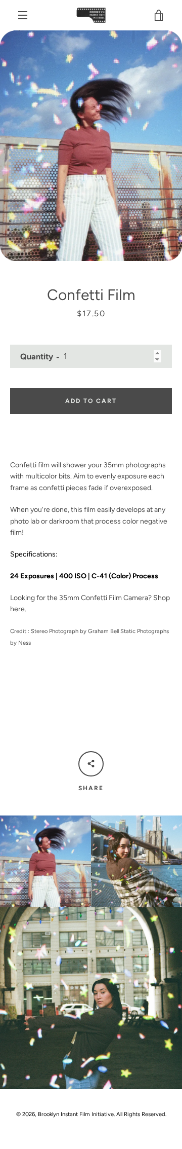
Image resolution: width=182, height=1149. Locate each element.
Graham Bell (103, 631)
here (17, 609)
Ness (24, 642)
